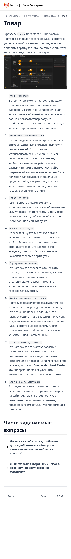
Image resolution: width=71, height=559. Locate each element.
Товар (12, 496)
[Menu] (65, 5)
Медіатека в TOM (52, 496)
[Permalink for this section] (29, 430)
